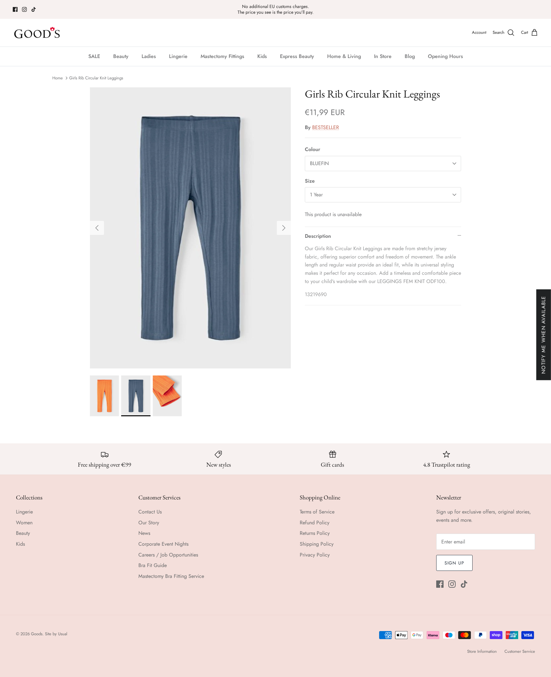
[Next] (284, 228)
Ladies (149, 56)
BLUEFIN (319, 163)
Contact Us (150, 511)
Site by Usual (56, 634)
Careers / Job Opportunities (168, 554)
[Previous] (97, 228)
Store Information (482, 651)
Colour (312, 149)
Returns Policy (315, 533)
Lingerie (178, 56)
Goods (36, 634)
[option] (190, 227)
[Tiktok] (33, 9)
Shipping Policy (317, 544)
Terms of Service (317, 511)
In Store (383, 56)
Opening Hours (445, 56)
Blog (410, 56)
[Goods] (37, 32)
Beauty (121, 56)
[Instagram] (24, 9)
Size (310, 181)
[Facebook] (15, 9)
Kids (262, 56)
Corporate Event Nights (163, 544)
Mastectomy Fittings (222, 56)
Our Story (148, 522)
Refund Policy (314, 522)
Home (57, 78)
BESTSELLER (325, 127)
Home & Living (344, 56)
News (144, 533)
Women (24, 522)
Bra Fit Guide (152, 565)
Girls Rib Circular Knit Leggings (96, 78)
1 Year (316, 194)
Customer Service (519, 651)
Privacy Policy (315, 554)
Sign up (454, 563)
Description (318, 236)
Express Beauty (297, 56)
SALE (94, 56)
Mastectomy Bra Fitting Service (171, 576)
